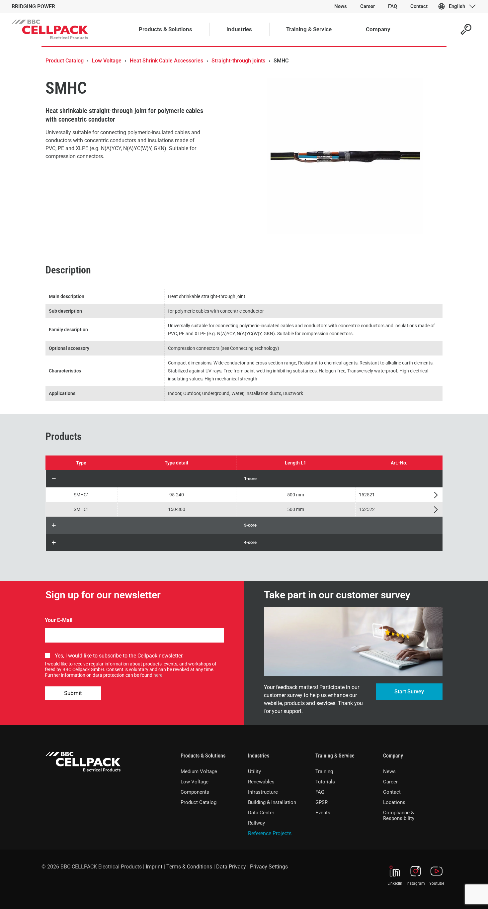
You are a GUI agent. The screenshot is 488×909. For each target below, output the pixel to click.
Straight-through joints (238, 60)
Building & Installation (272, 802)
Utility (254, 771)
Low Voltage (107, 60)
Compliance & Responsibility (398, 815)
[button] (244, 478)
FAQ (319, 792)
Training (324, 771)
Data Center (261, 813)
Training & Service (335, 756)
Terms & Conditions (189, 866)
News (389, 771)
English (457, 6)
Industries (258, 756)
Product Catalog (64, 60)
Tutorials (325, 782)
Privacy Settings (269, 866)
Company (393, 756)
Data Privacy (231, 866)
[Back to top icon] (456, 895)
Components (195, 792)
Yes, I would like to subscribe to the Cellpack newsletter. (119, 656)
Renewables (261, 782)
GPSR (321, 802)
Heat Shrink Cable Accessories (166, 60)
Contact (392, 792)
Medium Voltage (199, 771)
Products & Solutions (203, 756)
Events (322, 813)
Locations (394, 802)
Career (390, 782)
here (157, 675)
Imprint (154, 866)
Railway (256, 823)
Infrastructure (263, 792)
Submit (73, 693)
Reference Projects (269, 833)
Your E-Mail (58, 620)
